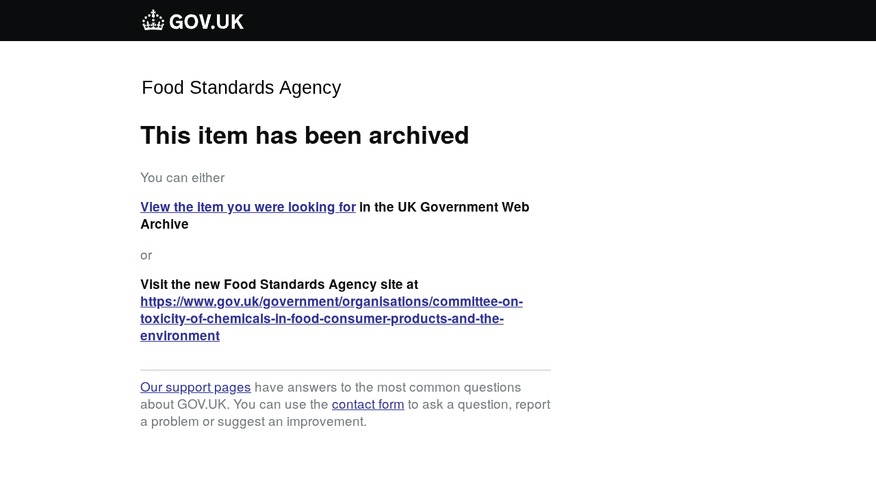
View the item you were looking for (248, 206)
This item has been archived (304, 133)
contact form (368, 403)
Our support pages (195, 386)
